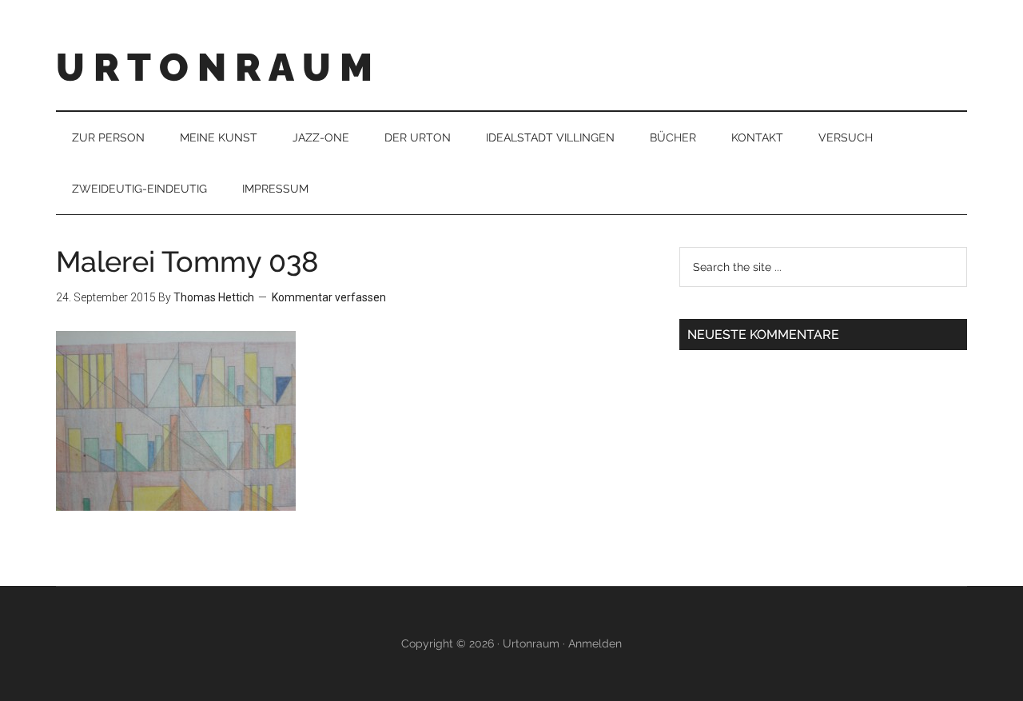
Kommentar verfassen (329, 297)
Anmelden (595, 643)
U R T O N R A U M (214, 67)
